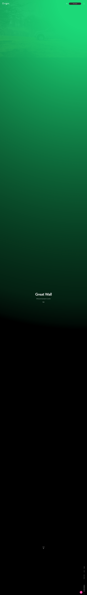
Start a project (75, 3)
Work (43, 302)
